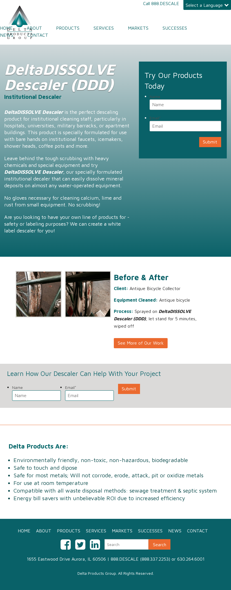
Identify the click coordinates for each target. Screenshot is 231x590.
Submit (210, 141)
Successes (175, 28)
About (34, 28)
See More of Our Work (141, 342)
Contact (37, 35)
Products (67, 28)
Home (6, 28)
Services (104, 28)
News (6, 35)
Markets (138, 28)
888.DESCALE (165, 3)
